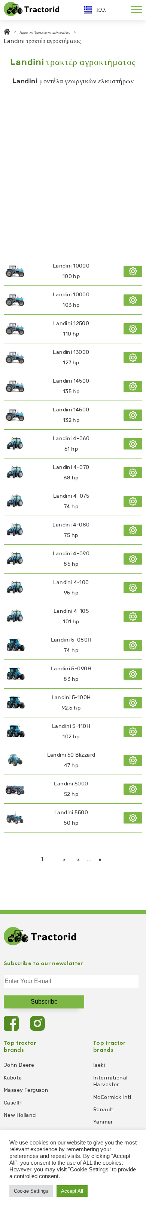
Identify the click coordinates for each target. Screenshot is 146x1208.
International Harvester (110, 1081)
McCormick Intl (112, 1097)
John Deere (19, 1065)
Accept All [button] (72, 1191)
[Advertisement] (73, 169)
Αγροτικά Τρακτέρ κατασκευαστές (44, 32)
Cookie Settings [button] (31, 1191)
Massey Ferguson (26, 1090)
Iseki (99, 1065)
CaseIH (13, 1103)
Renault (103, 1109)
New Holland (20, 1115)
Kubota (13, 1078)
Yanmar (103, 1122)
